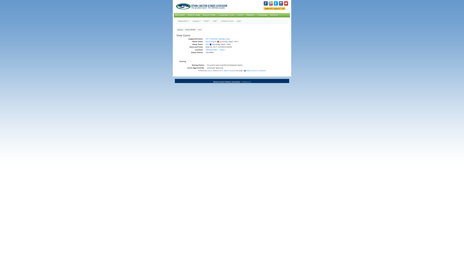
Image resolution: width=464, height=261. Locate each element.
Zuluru (209, 70)
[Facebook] (266, 3)
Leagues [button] (195, 21)
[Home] (202, 5)
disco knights (211, 41)
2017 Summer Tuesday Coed (218, 39)
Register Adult (194, 15)
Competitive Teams (226, 15)
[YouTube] (286, 3)
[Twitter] (276, 3)
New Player (180, 15)
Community (262, 15)
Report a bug (228, 70)
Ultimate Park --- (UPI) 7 (216, 49)
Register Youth (209, 15)
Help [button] (215, 21)
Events (240, 15)
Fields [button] (206, 21)
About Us (274, 15)
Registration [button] (183, 21)
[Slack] (271, 3)
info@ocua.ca (246, 82)
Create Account (227, 21)
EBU (207, 44)
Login (238, 21)
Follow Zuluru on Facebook (256, 70)
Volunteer (250, 15)
